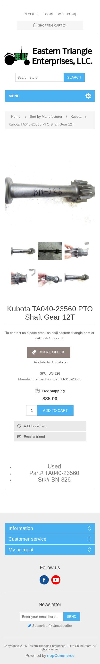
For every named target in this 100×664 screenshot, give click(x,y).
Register (31, 14)
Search (74, 77)
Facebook (44, 579)
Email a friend (34, 437)
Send (71, 617)
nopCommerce (61, 656)
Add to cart (55, 410)
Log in (48, 14)
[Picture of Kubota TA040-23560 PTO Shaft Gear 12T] (23, 251)
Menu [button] (14, 96)
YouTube (55, 579)
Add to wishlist (35, 426)
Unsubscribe (62, 626)
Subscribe (40, 626)
